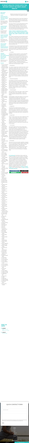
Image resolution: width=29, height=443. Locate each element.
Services (14, 434)
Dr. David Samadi (12, 155)
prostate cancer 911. (14, 168)
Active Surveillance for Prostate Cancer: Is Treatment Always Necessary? (4, 17)
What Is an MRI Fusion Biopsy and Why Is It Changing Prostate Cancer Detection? (4, 45)
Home (14, 429)
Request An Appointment (26, 1)
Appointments (22, 442)
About (14, 431)
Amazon (22, 166)
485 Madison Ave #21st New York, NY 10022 (5, 330)
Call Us (8, 442)
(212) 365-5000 (24, 1)
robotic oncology (25, 167)
